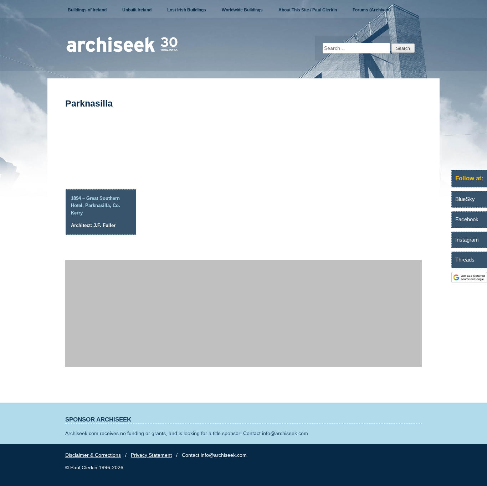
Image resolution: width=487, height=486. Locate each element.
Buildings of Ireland (87, 9)
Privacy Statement (151, 455)
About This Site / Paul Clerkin (307, 9)
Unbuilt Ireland (137, 9)
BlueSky (465, 199)
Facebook (466, 219)
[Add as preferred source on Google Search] (469, 281)
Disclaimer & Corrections (93, 455)
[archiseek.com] (122, 52)
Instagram (467, 240)
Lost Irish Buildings (186, 9)
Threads (465, 260)
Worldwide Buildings (242, 9)
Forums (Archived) (372, 9)
